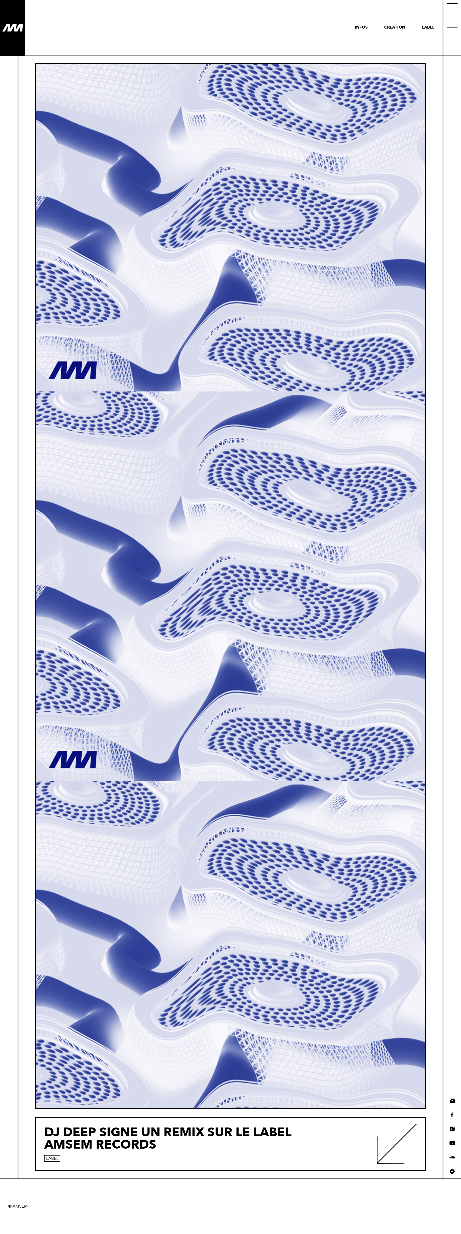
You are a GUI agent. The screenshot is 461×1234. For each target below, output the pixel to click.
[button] (452, 28)
